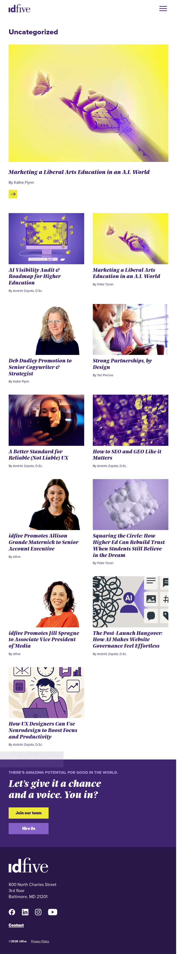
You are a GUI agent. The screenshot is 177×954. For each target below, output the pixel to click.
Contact (16, 925)
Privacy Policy (40, 941)
